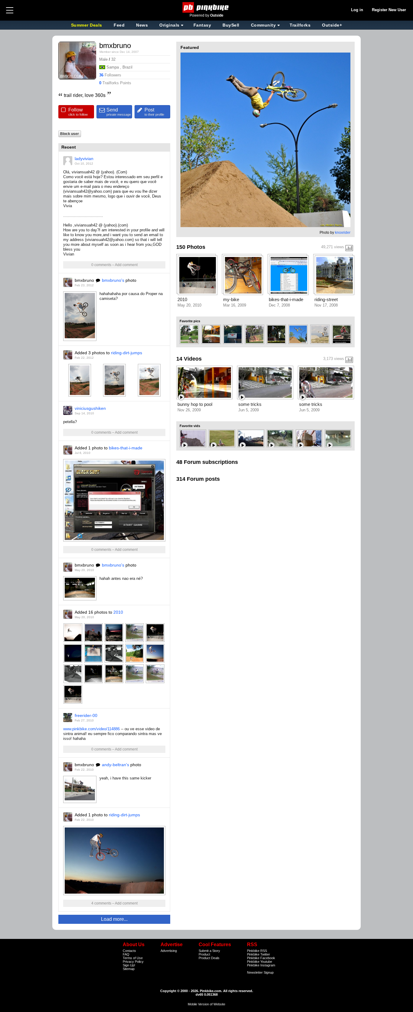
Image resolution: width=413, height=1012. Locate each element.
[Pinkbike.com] (207, 7)
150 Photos (190, 247)
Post (154, 111)
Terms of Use (133, 958)
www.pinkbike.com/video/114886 (91, 729)
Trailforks (300, 25)
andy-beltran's (115, 764)
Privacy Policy (133, 961)
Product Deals (209, 958)
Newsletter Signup (260, 972)
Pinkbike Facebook (261, 958)
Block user (69, 134)
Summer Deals (87, 25)
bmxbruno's (113, 280)
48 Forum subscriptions (207, 462)
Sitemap (129, 969)
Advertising (169, 951)
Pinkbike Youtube (259, 961)
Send (118, 111)
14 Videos (189, 359)
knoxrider (342, 232)
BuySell (231, 25)
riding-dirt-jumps (126, 352)
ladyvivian (84, 158)
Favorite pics (190, 321)
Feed (119, 25)
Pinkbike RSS (257, 951)
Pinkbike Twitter (258, 954)
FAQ (126, 954)
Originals (169, 25)
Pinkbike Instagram (261, 965)
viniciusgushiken (90, 408)
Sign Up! (129, 965)
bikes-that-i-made (125, 447)
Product (204, 954)
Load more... (114, 919)
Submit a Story (209, 951)
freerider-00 (86, 715)
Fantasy (202, 25)
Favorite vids (190, 426)
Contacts (129, 951)
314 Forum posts (198, 479)
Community (263, 25)
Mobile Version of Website (206, 1004)
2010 (118, 612)
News (142, 25)
